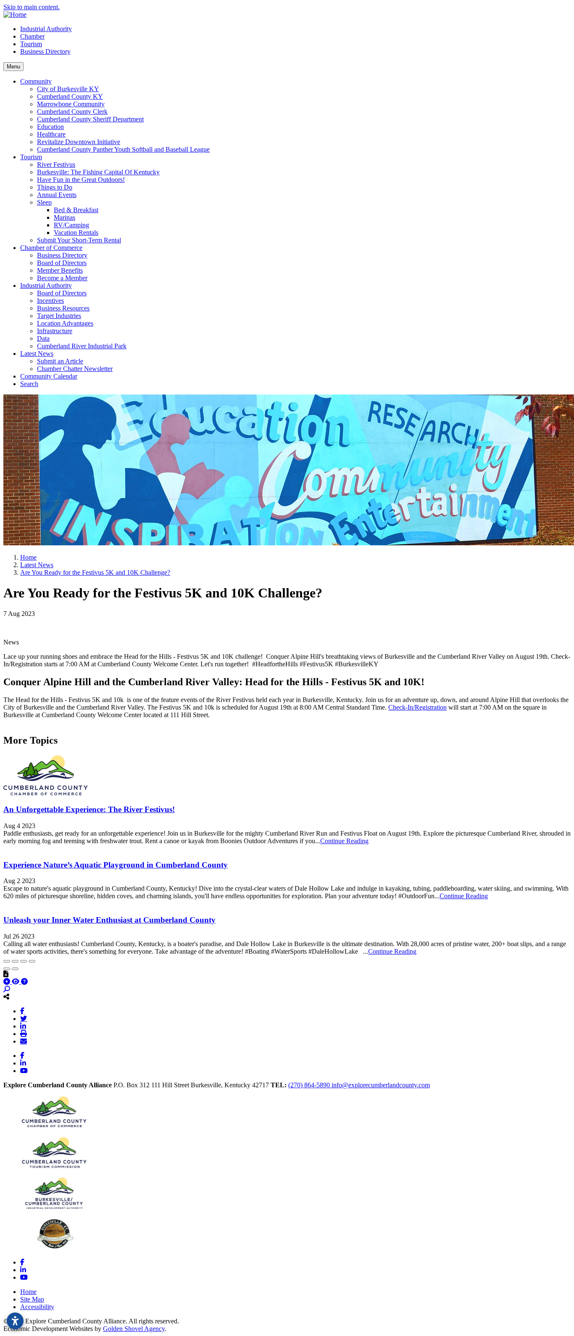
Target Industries (59, 315)
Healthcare (51, 134)
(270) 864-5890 (310, 1085)
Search (29, 383)
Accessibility (37, 1306)
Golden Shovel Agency (134, 1328)
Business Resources (63, 308)
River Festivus (56, 164)
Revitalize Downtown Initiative (78, 141)
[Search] (6, 989)
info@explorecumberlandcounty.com (381, 1085)
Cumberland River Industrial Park (81, 346)
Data (43, 338)
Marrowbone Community (71, 104)
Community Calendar (48, 376)
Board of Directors (62, 262)
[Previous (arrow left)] (6, 969)
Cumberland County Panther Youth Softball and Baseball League (123, 149)
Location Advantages (65, 323)
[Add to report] (7, 981)
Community (36, 81)
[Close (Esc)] (6, 961)
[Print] (23, 1033)
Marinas (64, 217)
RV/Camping (71, 225)
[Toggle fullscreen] (23, 961)
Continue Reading (344, 840)
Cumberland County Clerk (72, 111)
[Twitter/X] (23, 1018)
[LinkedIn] (23, 1026)
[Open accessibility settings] (15, 1320)
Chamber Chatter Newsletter (75, 368)
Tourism (31, 43)
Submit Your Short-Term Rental (79, 240)
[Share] (15, 961)
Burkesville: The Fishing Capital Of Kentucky (98, 172)
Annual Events (56, 194)
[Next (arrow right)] (15, 969)
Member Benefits (60, 270)
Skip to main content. (31, 7)
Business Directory (45, 51)
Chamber (32, 36)
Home (28, 1291)
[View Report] (16, 981)
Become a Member (62, 277)
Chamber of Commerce (51, 247)
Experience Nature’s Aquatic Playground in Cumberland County (115, 864)
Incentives (50, 300)
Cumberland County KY (70, 96)
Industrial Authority (46, 28)
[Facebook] (22, 1010)
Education (50, 126)
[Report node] (5, 973)
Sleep (44, 202)
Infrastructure (54, 330)
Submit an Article (60, 361)
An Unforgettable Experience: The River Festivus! (89, 809)
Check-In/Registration (417, 707)
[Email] (23, 1041)
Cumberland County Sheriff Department (90, 119)
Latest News (36, 353)
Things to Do (54, 187)
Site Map (32, 1299)
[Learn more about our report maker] (24, 981)
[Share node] (6, 996)
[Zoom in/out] (32, 961)
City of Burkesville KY (68, 88)
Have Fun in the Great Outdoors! (81, 179)
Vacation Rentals (76, 232)
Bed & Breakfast (76, 209)
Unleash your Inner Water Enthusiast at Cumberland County (109, 919)
